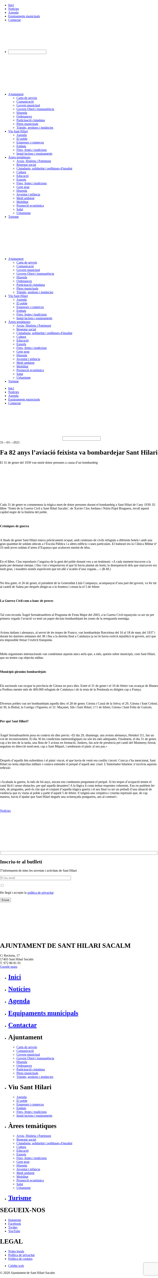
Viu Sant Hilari (18, 131)
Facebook (14, 1223)
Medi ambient (25, 198)
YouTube (14, 1231)
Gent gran (22, 187)
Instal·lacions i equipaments (34, 153)
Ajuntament (15, 94)
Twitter (12, 1227)
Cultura (21, 172)
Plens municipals (27, 124)
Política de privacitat (21, 1255)
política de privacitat (40, 892)
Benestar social (26, 164)
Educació (22, 176)
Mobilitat (22, 202)
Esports (21, 179)
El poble (21, 138)
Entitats (21, 146)
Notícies (13, 9)
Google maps (8, 966)
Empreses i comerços (30, 142)
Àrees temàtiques (19, 157)
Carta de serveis (26, 98)
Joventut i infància (28, 194)
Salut (19, 209)
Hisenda (21, 112)
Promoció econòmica (30, 205)
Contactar (14, 20)
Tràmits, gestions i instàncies (34, 127)
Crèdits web (16, 1265)
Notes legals (16, 1251)
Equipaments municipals (24, 16)
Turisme (13, 216)
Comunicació (25, 101)
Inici (11, 5)
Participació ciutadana (30, 120)
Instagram (14, 1220)
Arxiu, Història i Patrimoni (33, 161)
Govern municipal (28, 105)
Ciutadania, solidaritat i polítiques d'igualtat (44, 168)
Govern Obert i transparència (35, 109)
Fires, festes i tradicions (31, 150)
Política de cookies (20, 1258)
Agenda (13, 12)
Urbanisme (23, 213)
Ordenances (24, 116)
